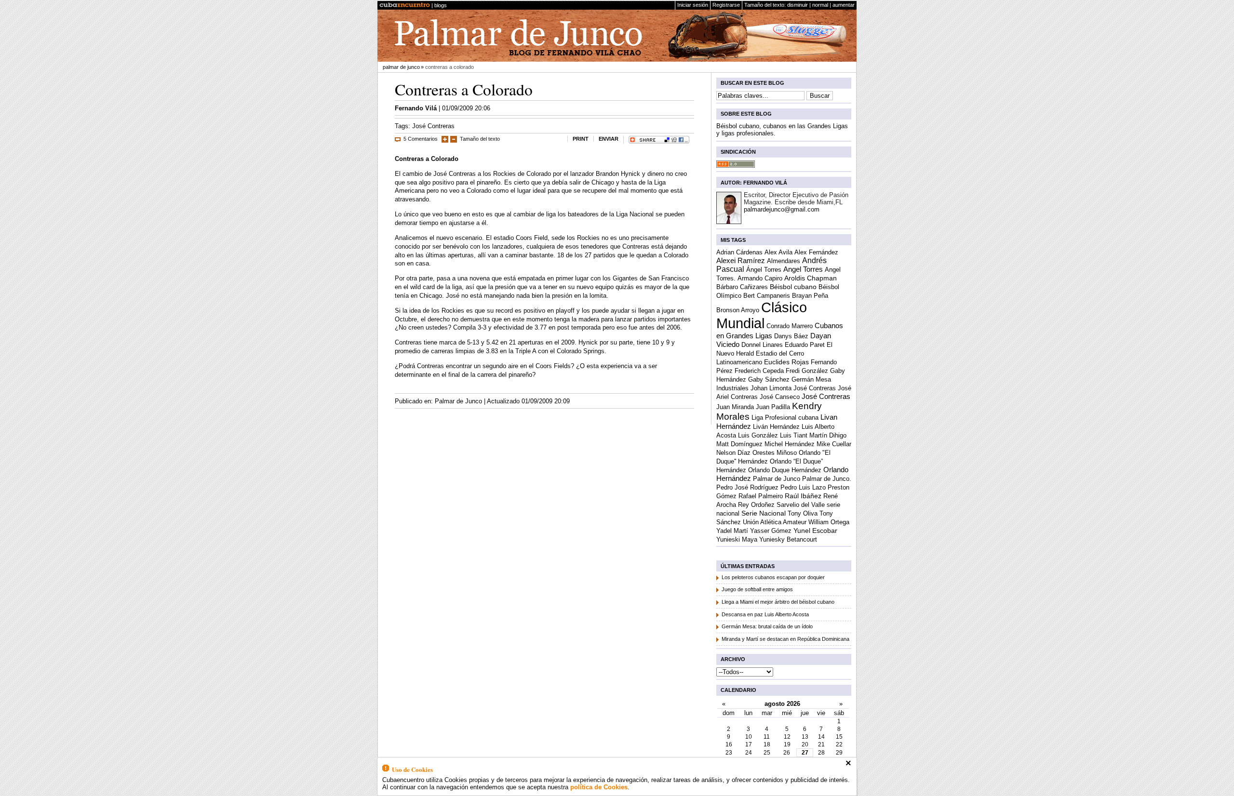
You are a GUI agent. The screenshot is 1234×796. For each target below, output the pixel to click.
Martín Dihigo (827, 435)
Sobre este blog (746, 114)
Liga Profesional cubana (784, 417)
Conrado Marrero (789, 326)
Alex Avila (778, 252)
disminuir (797, 5)
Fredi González (807, 370)
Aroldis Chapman (810, 278)
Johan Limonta (771, 388)
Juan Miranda (735, 407)
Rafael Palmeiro (760, 496)
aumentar (843, 5)
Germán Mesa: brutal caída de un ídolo (767, 626)
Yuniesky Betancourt (788, 539)
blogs (440, 5)
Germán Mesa (811, 379)
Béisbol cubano (793, 287)
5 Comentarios (420, 139)
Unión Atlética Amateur (774, 522)
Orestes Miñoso (774, 452)
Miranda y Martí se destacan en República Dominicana (785, 639)
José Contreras (433, 126)
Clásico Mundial (761, 315)
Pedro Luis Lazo (803, 487)
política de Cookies (599, 787)
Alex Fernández (816, 252)
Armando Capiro (760, 278)
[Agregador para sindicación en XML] (735, 165)
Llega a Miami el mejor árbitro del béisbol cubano (778, 602)
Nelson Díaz (733, 452)
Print (581, 139)
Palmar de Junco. (826, 478)
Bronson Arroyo (737, 310)
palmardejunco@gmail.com (781, 209)
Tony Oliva (803, 513)
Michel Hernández (790, 444)
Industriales (732, 388)
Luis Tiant (793, 435)
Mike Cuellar (834, 444)
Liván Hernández (776, 426)
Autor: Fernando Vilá (754, 183)
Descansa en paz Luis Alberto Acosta (765, 614)
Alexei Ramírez (740, 260)
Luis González (758, 435)
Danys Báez (791, 336)
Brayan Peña (810, 295)
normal (820, 5)
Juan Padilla (773, 407)
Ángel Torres (763, 269)
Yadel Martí (732, 530)
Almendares (783, 261)
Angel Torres (803, 269)
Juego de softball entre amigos (757, 589)
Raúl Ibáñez (803, 496)
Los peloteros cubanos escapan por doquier (773, 577)
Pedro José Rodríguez (747, 487)
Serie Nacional (763, 513)
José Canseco (780, 396)
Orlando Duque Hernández (784, 470)
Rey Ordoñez (756, 504)
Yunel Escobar (815, 530)
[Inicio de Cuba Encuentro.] (404, 5)
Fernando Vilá (416, 108)
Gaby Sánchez (769, 379)
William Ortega (828, 522)
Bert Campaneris (766, 295)
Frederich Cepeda (759, 370)
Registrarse (726, 5)
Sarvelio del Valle (801, 504)
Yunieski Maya (736, 539)
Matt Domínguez (739, 444)
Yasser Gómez (770, 530)
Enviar (608, 139)
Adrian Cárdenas (739, 252)
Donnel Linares (762, 344)
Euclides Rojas (786, 362)
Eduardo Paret (805, 344)
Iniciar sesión (692, 5)
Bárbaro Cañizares (742, 287)
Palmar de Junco (401, 67)
